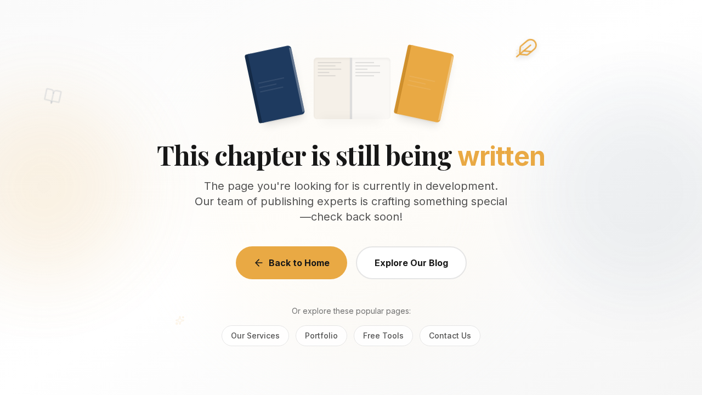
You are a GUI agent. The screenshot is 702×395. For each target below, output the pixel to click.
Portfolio (321, 335)
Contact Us (450, 335)
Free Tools (383, 335)
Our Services (255, 335)
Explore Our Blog (411, 262)
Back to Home (299, 262)
